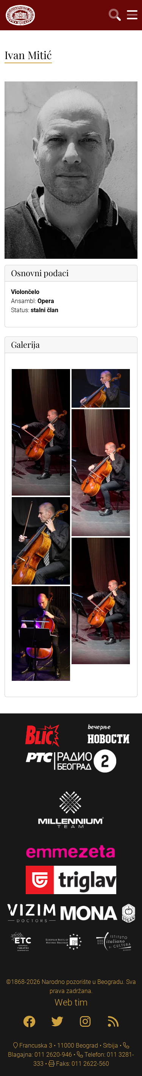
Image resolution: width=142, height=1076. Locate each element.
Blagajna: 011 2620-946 (40, 1054)
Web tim (71, 1002)
